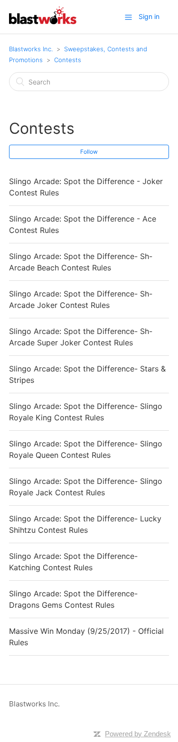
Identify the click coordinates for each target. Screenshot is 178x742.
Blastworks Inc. (31, 49)
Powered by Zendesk (138, 734)
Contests (67, 60)
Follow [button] (89, 151)
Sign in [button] (149, 16)
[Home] (42, 21)
